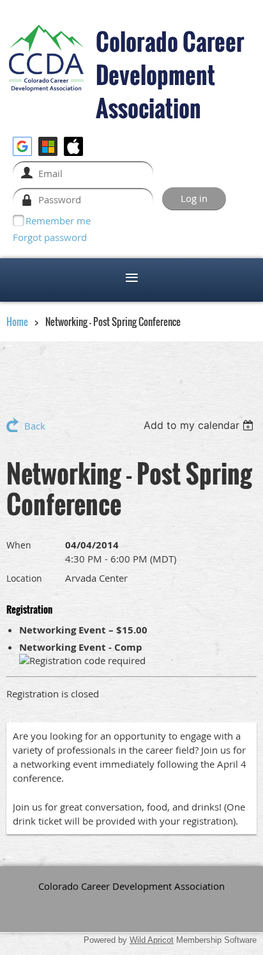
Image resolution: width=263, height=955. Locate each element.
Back (34, 425)
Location (24, 578)
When (18, 545)
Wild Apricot (152, 940)
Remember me (58, 220)
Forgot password (50, 237)
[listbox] (200, 425)
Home (17, 321)
